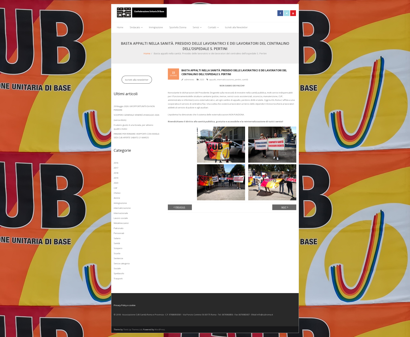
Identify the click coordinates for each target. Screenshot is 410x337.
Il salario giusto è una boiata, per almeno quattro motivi (133, 127)
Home (147, 53)
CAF (115, 188)
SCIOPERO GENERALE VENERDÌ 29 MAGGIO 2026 (136, 114)
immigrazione (120, 203)
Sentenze (118, 258)
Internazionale (121, 213)
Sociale (117, 268)
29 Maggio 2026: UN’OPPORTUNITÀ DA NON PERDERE (134, 108)
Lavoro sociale (121, 218)
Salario (117, 238)
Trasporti (118, 278)
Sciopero (118, 248)
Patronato (118, 228)
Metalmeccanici (121, 223)
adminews (189, 79)
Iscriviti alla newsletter (136, 79)
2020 (202, 79)
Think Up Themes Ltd (132, 329)
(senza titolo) (120, 120)
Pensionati (119, 233)
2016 (116, 162)
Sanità (117, 243)
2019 (116, 177)
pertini (238, 79)
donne (117, 197)
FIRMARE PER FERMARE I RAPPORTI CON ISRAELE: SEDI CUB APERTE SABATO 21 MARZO (137, 135)
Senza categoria (122, 263)
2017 (116, 167)
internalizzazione (225, 79)
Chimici (117, 192)
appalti (212, 79)
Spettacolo (119, 273)
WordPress (160, 329)
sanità (245, 79)
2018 (116, 172)
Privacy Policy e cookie (124, 305)
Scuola (117, 253)
